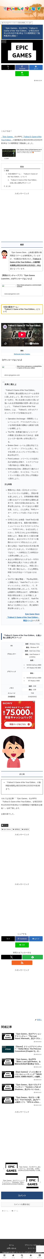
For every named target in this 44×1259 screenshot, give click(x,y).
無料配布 (26, 829)
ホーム (11, 1245)
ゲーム (6, 825)
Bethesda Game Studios (22, 354)
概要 (7, 170)
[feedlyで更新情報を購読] (32, 957)
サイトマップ (32, 1248)
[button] (40, 660)
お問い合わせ (11, 1248)
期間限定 (17, 829)
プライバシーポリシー (33, 1245)
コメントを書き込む (22, 1204)
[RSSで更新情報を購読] (22, 962)
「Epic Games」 (8, 137)
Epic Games (7, 829)
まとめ (8, 186)
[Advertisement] (22, 105)
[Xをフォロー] (11, 957)
